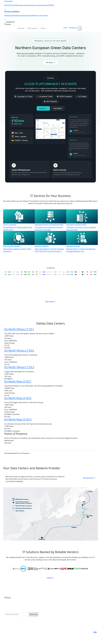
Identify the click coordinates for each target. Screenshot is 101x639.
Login (65, 27)
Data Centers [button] (33, 28)
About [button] (43, 28)
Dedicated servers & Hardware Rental (63, 601)
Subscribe (33, 614)
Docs (81, 612)
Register (42, 108)
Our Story (49, 62)
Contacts (82, 609)
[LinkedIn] (94, 632)
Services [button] (21, 28)
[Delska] (7, 24)
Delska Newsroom (86, 607)
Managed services (58, 614)
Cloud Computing (58, 597)
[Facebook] (96, 632)
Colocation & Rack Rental (61, 605)
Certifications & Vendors (85, 603)
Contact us (73, 27)
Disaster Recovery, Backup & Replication (62, 608)
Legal (33, 632)
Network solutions (58, 612)
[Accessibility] (79, 28)
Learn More (58, 108)
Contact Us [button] (10, 22)
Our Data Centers (85, 597)
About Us (82, 600)
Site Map (40, 632)
